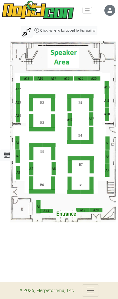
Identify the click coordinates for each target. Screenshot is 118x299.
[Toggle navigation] (87, 10)
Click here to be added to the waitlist (67, 30)
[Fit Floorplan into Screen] (27, 32)
